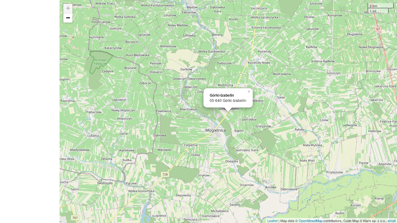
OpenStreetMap (311, 220)
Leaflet (272, 220)
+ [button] (68, 8)
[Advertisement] (30, 111)
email (391, 220)
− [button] (68, 18)
